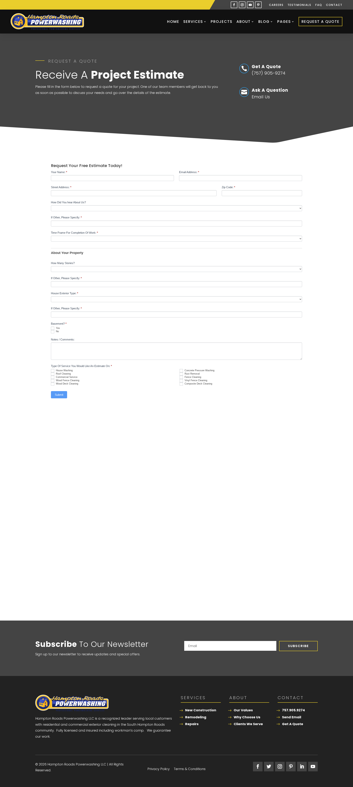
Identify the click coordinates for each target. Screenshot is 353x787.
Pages (284, 21)
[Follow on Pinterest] (258, 4)
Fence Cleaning (192, 377)
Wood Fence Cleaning (67, 380)
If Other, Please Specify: (66, 217)
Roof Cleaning (63, 374)
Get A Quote (292, 724)
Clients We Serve (248, 724)
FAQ (318, 5)
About (243, 21)
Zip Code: (228, 187)
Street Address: (61, 187)
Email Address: (189, 172)
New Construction (200, 710)
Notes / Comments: (62, 339)
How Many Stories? (63, 263)
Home (173, 21)
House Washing (64, 370)
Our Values (243, 710)
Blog (264, 21)
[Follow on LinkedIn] (302, 766)
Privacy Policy (158, 769)
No (57, 331)
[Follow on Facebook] (234, 4)
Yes (57, 328)
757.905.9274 (293, 710)
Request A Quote (320, 21)
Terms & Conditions (190, 769)
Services (193, 21)
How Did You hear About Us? (68, 202)
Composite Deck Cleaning (198, 383)
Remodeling (195, 717)
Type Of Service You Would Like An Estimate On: (81, 366)
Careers (276, 5)
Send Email (291, 717)
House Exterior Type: (64, 293)
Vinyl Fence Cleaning (195, 380)
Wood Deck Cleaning (66, 383)
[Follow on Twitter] (269, 766)
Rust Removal (192, 374)
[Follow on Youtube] (250, 4)
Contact (334, 5)
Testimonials (299, 5)
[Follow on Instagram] (242, 4)
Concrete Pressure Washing (199, 370)
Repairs (192, 724)
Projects (221, 21)
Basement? (59, 323)
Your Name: (59, 172)
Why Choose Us (247, 717)
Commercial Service (66, 377)
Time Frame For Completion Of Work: (74, 232)
